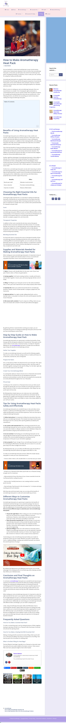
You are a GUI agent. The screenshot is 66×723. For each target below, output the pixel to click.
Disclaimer (49, 718)
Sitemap (54, 718)
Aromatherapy (8, 708)
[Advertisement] (39, 4)
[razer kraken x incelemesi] (33, 722)
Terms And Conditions (41, 718)
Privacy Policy (32, 718)
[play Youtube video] (22, 555)
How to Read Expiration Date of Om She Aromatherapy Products (19, 711)
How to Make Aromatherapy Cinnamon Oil (14, 709)
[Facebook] (6, 662)
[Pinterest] (9, 662)
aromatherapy (16, 345)
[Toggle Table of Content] (36, 126)
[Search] (61, 74)
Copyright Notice (24, 718)
